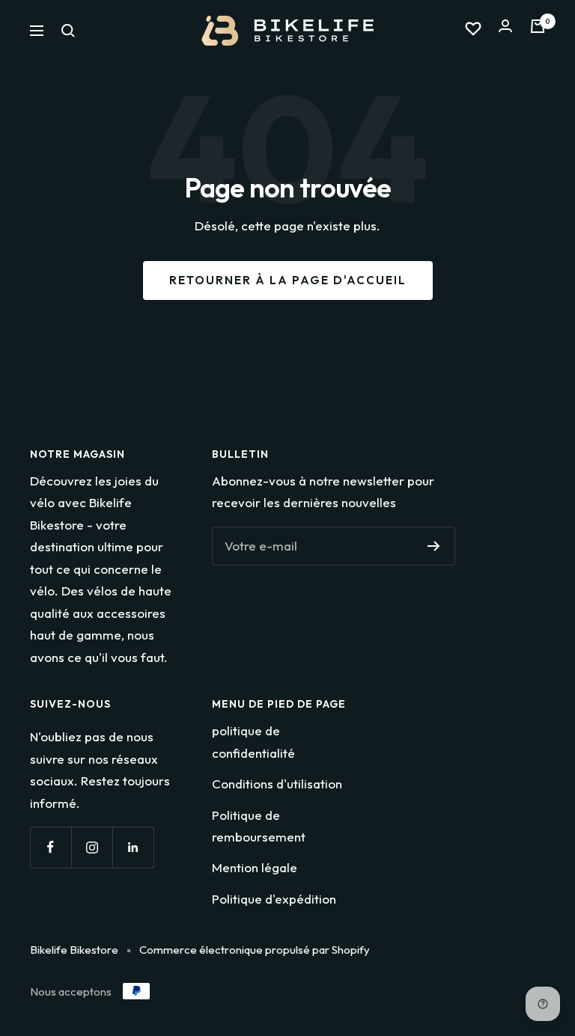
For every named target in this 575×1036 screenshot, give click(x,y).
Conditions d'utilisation (277, 783)
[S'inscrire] (434, 546)
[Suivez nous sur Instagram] (91, 847)
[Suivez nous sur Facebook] (50, 847)
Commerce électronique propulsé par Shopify (254, 949)
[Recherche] (68, 30)
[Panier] (537, 30)
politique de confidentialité (253, 741)
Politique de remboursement (258, 826)
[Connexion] (505, 30)
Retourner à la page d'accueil (288, 280)
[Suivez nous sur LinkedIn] (132, 847)
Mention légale (254, 867)
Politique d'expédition (274, 899)
